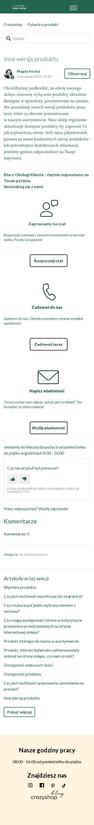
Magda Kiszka (28, 71)
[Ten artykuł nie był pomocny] (24, 479)
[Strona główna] (19, 6)
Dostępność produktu (22, 674)
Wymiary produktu (20, 587)
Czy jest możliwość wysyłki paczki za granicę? (43, 596)
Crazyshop (13, 24)
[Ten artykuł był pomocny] (12, 479)
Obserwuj (77, 73)
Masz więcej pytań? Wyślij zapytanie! (36, 508)
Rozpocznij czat (48, 260)
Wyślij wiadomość (48, 427)
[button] (73, 7)
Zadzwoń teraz (48, 344)
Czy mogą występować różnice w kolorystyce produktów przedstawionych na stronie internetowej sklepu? (43, 626)
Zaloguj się (11, 554)
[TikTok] (64, 785)
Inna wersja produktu (22, 698)
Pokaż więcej (19, 711)
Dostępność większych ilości (28, 665)
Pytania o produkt (43, 24)
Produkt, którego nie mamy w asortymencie (41, 641)
